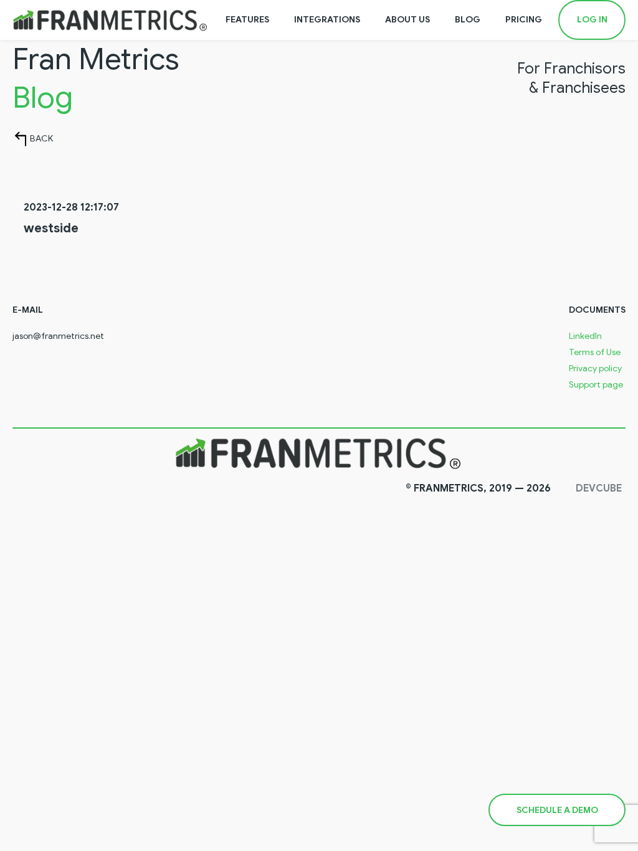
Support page (596, 385)
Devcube (599, 488)
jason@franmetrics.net (58, 336)
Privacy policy (595, 369)
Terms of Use (595, 353)
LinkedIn (585, 336)
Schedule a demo (557, 810)
